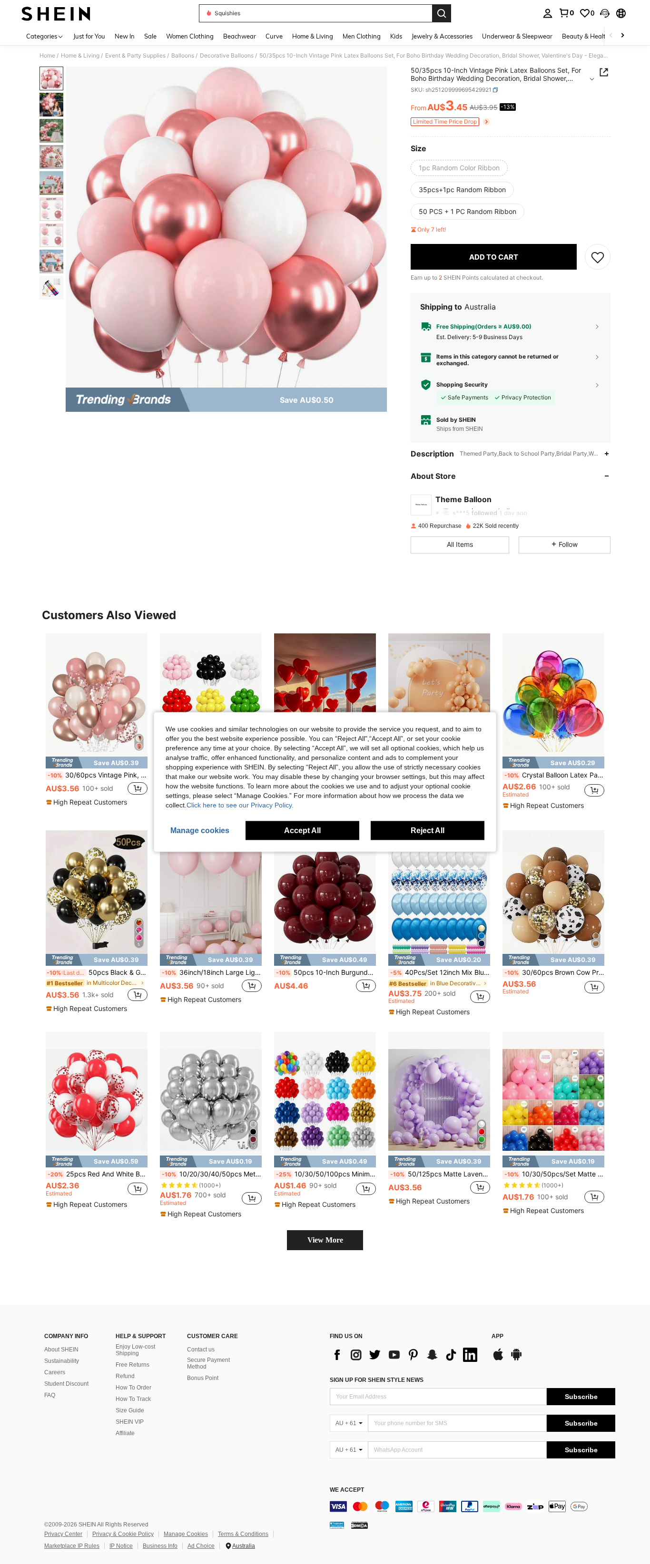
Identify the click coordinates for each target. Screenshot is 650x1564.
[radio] (459, 168)
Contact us (201, 1349)
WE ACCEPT (347, 1490)
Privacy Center (63, 1534)
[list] (406, 1355)
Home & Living (80, 55)
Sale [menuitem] (150, 36)
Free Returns (132, 1364)
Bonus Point (202, 1378)
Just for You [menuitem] (89, 36)
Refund (125, 1376)
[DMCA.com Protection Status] (359, 1525)
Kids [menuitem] (396, 36)
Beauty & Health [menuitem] (586, 36)
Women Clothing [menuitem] (190, 36)
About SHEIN (61, 1349)
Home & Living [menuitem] (312, 36)
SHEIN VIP (130, 1421)
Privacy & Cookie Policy (123, 1534)
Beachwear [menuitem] (239, 36)
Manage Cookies (186, 1534)
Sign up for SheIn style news (376, 1380)
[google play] (516, 1359)
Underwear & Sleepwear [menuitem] (517, 36)
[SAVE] (598, 257)
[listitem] (96, 724)
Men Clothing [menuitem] (362, 36)
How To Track (133, 1399)
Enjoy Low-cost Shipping (135, 1350)
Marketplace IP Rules (71, 1546)
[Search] (441, 13)
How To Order (133, 1387)
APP (497, 1336)
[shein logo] (55, 13)
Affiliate (125, 1433)
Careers (54, 1372)
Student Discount (66, 1383)
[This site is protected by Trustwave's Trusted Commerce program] (337, 1525)
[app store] (498, 1359)
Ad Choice (201, 1546)
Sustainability (61, 1361)
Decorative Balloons (227, 55)
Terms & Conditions (243, 1534)
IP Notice (121, 1546)
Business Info (160, 1546)
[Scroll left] (611, 36)
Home (47, 55)
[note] (97, 762)
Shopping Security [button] (462, 384)
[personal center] (547, 13)
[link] (566, 13)
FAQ (49, 1395)
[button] (605, 13)
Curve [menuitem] (274, 36)
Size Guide (130, 1410)
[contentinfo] (472, 1506)
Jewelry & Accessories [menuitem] (442, 36)
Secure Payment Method (208, 1363)
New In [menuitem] (125, 36)
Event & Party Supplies (135, 55)
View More (325, 1240)
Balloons (182, 55)
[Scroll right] (622, 36)
